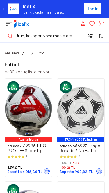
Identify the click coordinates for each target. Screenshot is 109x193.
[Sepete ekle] (47, 171)
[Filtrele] (90, 35)
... (28, 53)
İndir (93, 9)
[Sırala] (100, 35)
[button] (44, 36)
